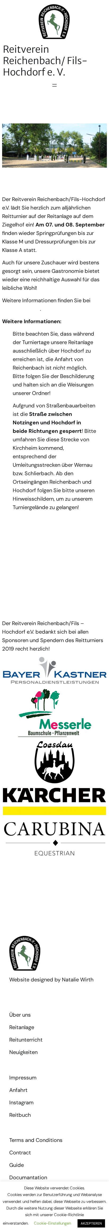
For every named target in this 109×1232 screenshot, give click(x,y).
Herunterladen (50, 521)
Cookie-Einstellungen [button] (52, 1223)
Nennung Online (21, 308)
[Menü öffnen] (54, 85)
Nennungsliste (16, 551)
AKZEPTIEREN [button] (91, 1223)
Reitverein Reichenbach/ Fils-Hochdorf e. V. (45, 60)
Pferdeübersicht (17, 566)
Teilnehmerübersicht (22, 581)
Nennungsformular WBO (25, 596)
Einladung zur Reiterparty (26, 536)
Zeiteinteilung (15, 521)
